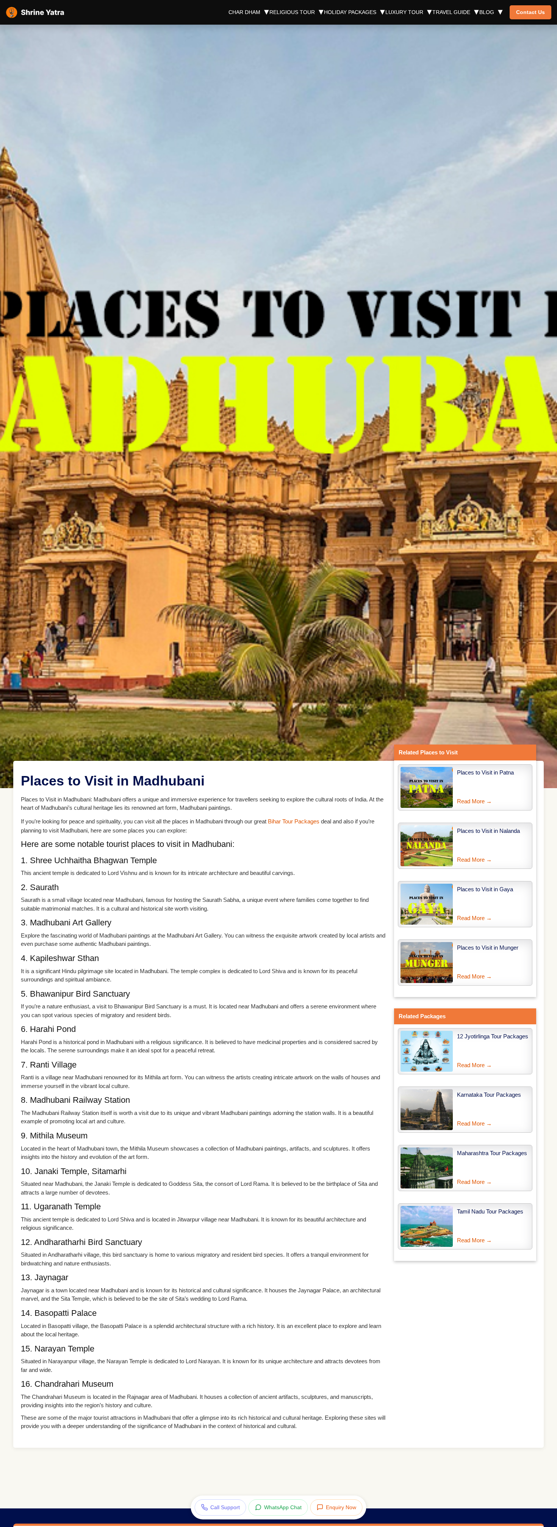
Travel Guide (451, 12)
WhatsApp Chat (283, 1507)
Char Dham (244, 12)
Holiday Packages (350, 12)
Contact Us (530, 12)
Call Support (225, 1507)
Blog (486, 12)
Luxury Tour (404, 12)
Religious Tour (292, 12)
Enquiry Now (341, 1507)
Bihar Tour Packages (293, 821)
